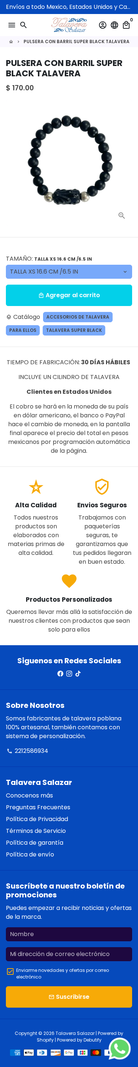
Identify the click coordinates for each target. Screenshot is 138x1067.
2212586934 (27, 751)
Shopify (45, 1040)
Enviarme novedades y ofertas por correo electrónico (62, 973)
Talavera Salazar (75, 1033)
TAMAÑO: (49, 258)
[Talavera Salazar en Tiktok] (78, 674)
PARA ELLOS (22, 330)
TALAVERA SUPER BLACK (74, 330)
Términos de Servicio (36, 831)
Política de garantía (34, 842)
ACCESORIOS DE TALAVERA (77, 317)
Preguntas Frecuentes (38, 807)
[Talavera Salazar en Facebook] (60, 674)
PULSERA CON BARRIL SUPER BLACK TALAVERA (77, 41)
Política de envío (30, 854)
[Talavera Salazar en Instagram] (69, 674)
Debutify (93, 1040)
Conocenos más (29, 795)
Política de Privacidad (37, 819)
